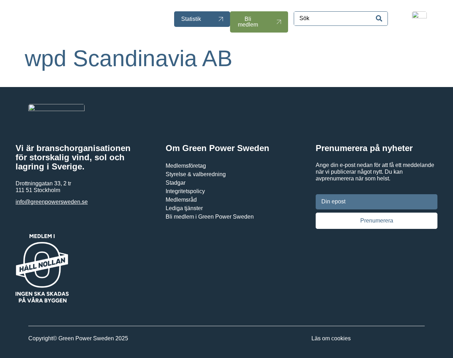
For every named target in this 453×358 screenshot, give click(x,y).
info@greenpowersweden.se (52, 202)
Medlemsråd (181, 200)
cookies (341, 338)
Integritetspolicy (185, 191)
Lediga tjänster (184, 208)
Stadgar (175, 183)
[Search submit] (379, 18)
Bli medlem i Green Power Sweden (210, 217)
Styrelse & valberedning (196, 174)
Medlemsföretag (186, 166)
